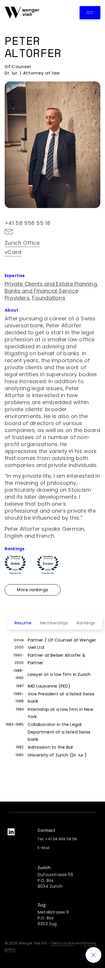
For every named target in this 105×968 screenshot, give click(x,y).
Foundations (48, 297)
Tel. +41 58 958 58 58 (57, 839)
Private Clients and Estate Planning (51, 283)
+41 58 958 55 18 (27, 223)
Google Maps (67, 263)
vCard (13, 252)
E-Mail (44, 847)
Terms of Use (62, 943)
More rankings (32, 590)
